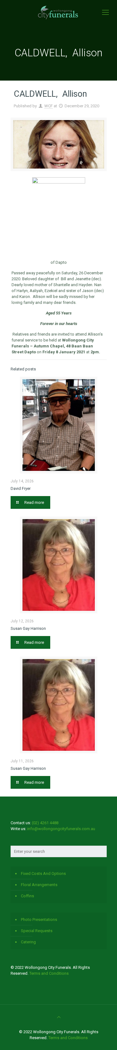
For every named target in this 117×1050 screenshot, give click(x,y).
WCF (48, 106)
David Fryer (21, 488)
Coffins (27, 896)
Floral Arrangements (39, 884)
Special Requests (36, 930)
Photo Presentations (39, 919)
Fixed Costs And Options (43, 873)
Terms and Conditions (49, 973)
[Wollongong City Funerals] (58, 12)
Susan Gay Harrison (28, 628)
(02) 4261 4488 (45, 822)
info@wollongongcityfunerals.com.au (61, 828)
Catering (28, 942)
